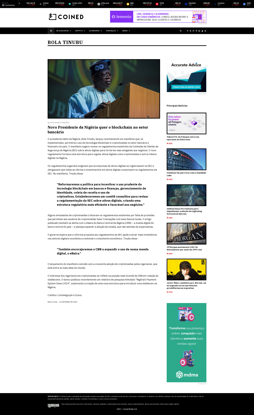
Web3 (125, 31)
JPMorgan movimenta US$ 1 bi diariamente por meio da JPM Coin (184, 248)
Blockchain (62, 31)
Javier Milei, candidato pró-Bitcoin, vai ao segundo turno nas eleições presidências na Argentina (186, 285)
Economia (94, 31)
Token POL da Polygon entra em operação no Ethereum (183, 138)
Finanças (111, 31)
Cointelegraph (65, 295)
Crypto (79, 31)
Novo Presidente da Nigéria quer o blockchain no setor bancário (98, 129)
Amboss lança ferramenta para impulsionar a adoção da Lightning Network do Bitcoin (184, 211)
